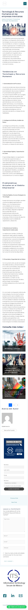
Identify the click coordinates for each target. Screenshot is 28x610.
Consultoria (16, 19)
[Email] (20, 595)
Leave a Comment (7, 19)
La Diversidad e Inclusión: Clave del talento (14, 394)
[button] (17, 606)
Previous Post (14, 498)
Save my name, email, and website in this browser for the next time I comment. (13, 554)
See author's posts (9, 430)
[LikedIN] (12, 595)
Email (5, 475)
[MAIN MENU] (25, 3)
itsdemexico (6, 426)
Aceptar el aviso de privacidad (13, 486)
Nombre (6, 464)
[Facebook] (4, 595)
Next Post (14, 502)
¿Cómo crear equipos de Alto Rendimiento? (12, 370)
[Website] (14, 548)
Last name (6, 470)
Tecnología (5, 21)
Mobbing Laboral (12, 348)
